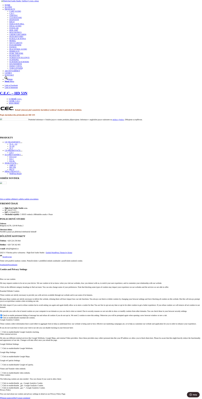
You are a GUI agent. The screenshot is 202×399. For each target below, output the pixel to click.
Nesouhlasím (12, 265)
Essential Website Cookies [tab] (9, 291)
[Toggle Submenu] (21, 142)
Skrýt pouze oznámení (22, 398)
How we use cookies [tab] (7, 279)
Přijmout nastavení (7, 398)
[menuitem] (103, 5)
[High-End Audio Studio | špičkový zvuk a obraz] (20, 1)
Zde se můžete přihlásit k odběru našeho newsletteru (19, 199)
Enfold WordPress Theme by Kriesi (59, 253)
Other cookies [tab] (5, 375)
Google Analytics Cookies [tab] (9, 320)
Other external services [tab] (8, 334)
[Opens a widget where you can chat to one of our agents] (193, 395)
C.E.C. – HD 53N (13, 93)
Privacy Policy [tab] (5, 390)
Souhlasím (4, 265)
